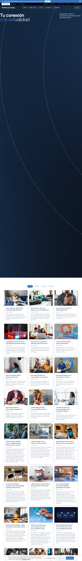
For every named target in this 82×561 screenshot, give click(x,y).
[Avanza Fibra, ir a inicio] (8, 7)
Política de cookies (26, 559)
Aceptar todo (70, 558)
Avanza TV (49, 7)
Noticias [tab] (36, 286)
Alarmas (57, 7)
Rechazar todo (61, 558)
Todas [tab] (30, 286)
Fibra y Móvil (33, 7)
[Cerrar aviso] (80, 1)
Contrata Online (61, 3)
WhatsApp (53, 3)
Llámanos (46, 3)
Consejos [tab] (44, 286)
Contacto (77, 7)
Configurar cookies (51, 558)
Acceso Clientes (77, 3)
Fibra (25, 7)
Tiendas (69, 3)
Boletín (51, 286)
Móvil (41, 7)
